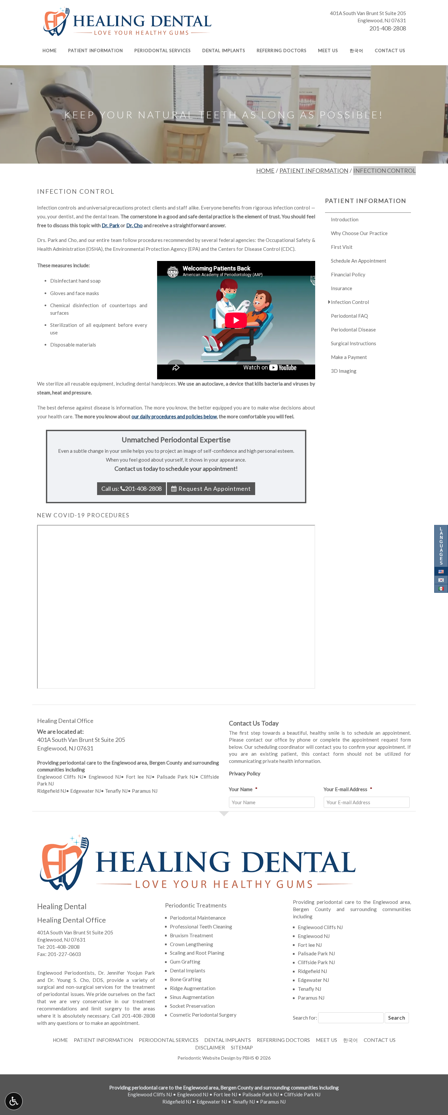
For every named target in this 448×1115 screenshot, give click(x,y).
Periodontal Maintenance (198, 918)
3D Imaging (343, 371)
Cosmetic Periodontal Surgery (203, 1015)
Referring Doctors (282, 50)
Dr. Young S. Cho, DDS (75, 980)
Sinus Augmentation (192, 997)
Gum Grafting (185, 962)
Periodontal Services (162, 50)
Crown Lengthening (191, 944)
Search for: (305, 1017)
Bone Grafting (185, 979)
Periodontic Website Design (206, 1058)
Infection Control (350, 302)
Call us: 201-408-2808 (131, 488)
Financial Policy (348, 274)
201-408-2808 (387, 28)
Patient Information (95, 50)
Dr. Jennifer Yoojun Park (126, 973)
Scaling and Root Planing (197, 953)
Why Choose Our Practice (359, 233)
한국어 (356, 50)
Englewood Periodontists (65, 973)
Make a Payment (349, 357)
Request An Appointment (214, 488)
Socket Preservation (192, 1006)
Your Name (243, 789)
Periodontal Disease (353, 329)
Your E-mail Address (348, 789)
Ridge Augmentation (192, 988)
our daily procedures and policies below (174, 416)
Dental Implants (223, 50)
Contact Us (390, 50)
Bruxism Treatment (191, 935)
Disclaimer (210, 1047)
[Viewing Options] (14, 1101)
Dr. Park (110, 225)
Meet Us (328, 50)
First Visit (342, 247)
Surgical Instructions (353, 343)
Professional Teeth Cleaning (201, 926)
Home (50, 50)
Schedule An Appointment (358, 261)
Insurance (341, 288)
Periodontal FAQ (349, 316)
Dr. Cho (134, 225)
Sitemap (242, 1047)
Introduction (344, 219)
